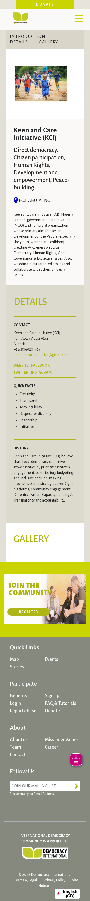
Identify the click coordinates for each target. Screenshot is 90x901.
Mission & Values (62, 739)
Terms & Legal (25, 880)
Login (15, 703)
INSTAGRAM (41, 372)
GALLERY (48, 42)
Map (14, 659)
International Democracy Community (20, 17)
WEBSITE (21, 365)
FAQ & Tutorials (60, 703)
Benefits (18, 695)
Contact (18, 754)
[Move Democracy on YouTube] (53, 806)
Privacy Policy (55, 880)
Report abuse (23, 710)
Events (51, 659)
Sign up (52, 695)
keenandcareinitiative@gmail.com (41, 355)
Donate (45, 4)
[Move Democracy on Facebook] (15, 806)
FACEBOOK (40, 365)
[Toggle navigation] (79, 18)
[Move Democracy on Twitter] (34, 806)
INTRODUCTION (28, 36)
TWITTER (21, 372)
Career (51, 747)
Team (15, 747)
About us (19, 739)
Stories (17, 666)
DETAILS (19, 42)
